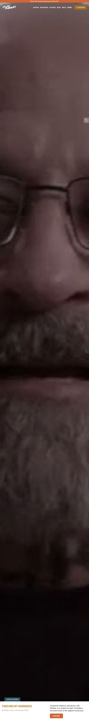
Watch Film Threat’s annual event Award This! (44, 1)
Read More (56, 716)
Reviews (36, 7)
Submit (69, 7)
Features (52, 7)
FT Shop (81, 7)
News (59, 7)
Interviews (44, 7)
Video (64, 7)
